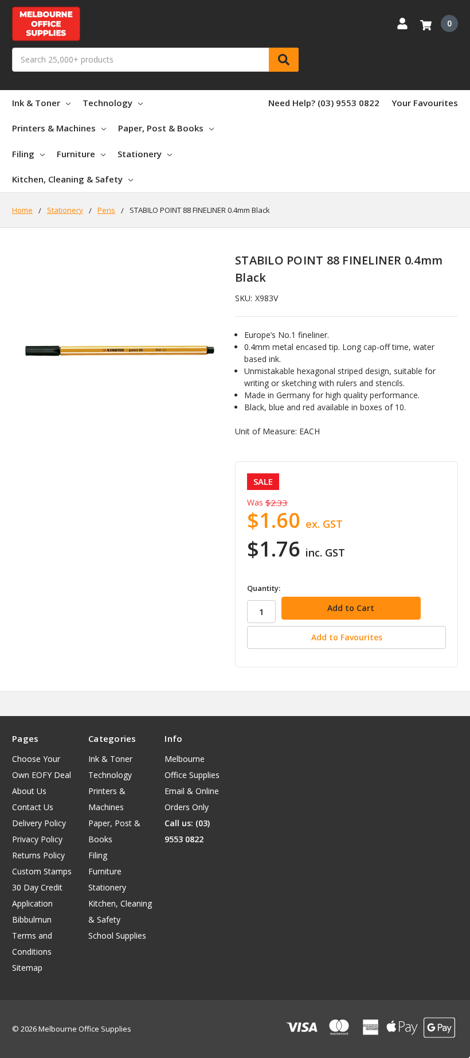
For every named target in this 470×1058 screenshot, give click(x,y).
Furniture (76, 154)
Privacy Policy (37, 839)
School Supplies (117, 935)
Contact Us (32, 807)
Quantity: (263, 588)
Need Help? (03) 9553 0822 (323, 102)
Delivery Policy (39, 823)
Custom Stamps (42, 871)
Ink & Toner (36, 102)
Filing (23, 154)
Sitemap (27, 967)
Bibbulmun (32, 919)
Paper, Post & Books (160, 128)
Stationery (139, 154)
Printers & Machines (54, 128)
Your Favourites (424, 102)
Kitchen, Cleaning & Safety (67, 179)
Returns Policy (38, 855)
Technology (107, 102)
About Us (29, 790)
